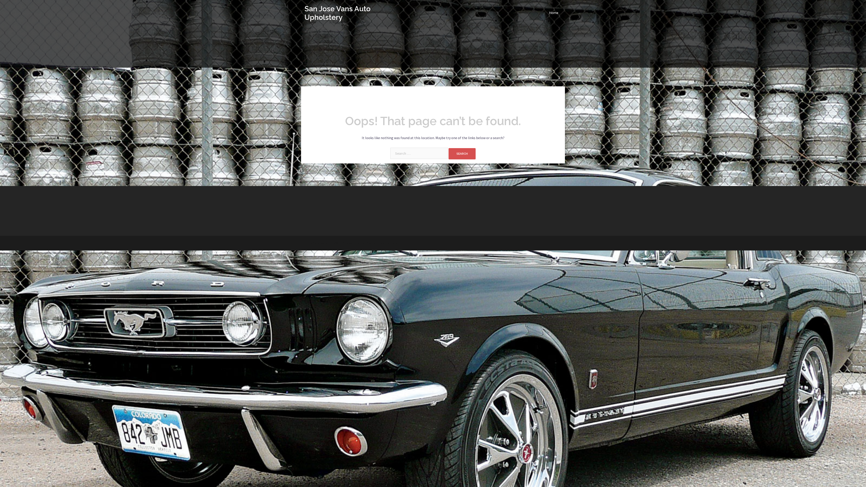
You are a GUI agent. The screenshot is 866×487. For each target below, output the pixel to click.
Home (553, 13)
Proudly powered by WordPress (328, 243)
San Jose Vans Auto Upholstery (337, 13)
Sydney (372, 243)
